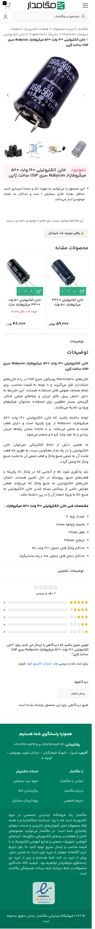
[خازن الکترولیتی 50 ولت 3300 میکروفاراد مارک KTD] (24, 277)
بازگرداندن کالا (28, 791)
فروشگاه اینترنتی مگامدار (55, 916)
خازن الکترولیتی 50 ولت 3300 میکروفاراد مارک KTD (24, 305)
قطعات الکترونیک (36, 29)
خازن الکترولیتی (14, 34)
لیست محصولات (63, 29)
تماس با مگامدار (71, 781)
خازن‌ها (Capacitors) (43, 34)
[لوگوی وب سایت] (46, 5)
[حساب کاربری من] (5, 16)
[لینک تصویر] (44, 893)
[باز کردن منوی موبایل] (85, 5)
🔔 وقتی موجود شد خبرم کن (66, 233)
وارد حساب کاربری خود (42, 663)
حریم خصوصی (73, 800)
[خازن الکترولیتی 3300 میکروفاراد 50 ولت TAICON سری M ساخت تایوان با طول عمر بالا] (67, 277)
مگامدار (83, 29)
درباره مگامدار (73, 791)
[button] (84, 95)
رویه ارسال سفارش (25, 800)
